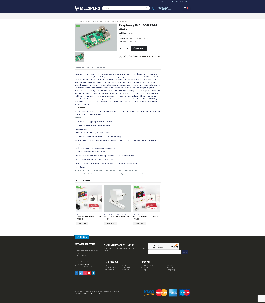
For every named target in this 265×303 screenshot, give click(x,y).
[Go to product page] (117, 198)
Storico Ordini (126, 267)
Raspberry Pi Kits (80, 214)
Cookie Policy (171, 272)
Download (125, 270)
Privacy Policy (171, 270)
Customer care (113, 16)
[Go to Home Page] (75, 21)
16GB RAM (126, 41)
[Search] (146, 8)
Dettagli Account (109, 270)
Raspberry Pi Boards (142, 38)
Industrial (101, 16)
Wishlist (180, 1)
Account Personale (110, 267)
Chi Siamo (170, 265)
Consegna (144, 270)
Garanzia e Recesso (147, 272)
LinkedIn (128, 56)
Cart (186, 1)
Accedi (106, 265)
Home (76, 16)
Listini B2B (170, 267)
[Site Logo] (87, 8)
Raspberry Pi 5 (130, 38)
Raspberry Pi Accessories (120, 214)
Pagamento (144, 267)
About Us (164, 1)
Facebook (120, 56)
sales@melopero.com (84, 261)
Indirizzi (125, 265)
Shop (83, 16)
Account (172, 1)
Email (136, 56)
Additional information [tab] (97, 67)
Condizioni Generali (147, 265)
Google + (132, 56)
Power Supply (108, 214)
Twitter (124, 56)
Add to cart (140, 48)
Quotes (91, 16)
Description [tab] (79, 67)
